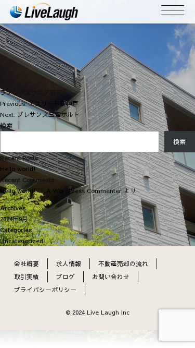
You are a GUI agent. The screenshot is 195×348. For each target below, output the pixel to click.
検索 (6, 125)
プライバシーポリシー (45, 289)
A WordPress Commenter (84, 190)
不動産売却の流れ (123, 263)
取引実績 (26, 276)
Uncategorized (21, 240)
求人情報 (68, 263)
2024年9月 (14, 218)
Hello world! (18, 168)
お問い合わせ (110, 276)
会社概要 (26, 263)
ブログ (65, 276)
